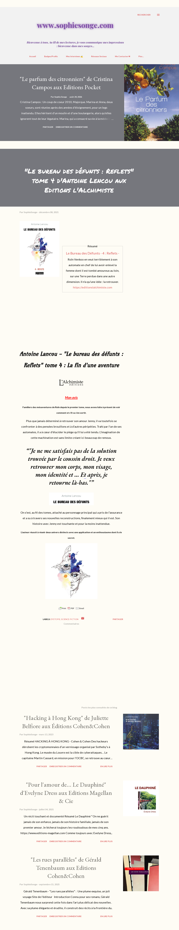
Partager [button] (48, 127)
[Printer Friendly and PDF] (71, 609)
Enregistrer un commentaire (72, 127)
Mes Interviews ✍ (74, 56)
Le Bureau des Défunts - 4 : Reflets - (92, 253)
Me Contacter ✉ (122, 56)
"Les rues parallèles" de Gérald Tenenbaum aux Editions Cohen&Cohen (66, 867)
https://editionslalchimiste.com (92, 287)
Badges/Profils (51, 56)
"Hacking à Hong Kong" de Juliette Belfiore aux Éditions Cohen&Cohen (66, 722)
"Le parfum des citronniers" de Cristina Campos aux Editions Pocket (66, 83)
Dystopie (55, 619)
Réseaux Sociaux (99, 56)
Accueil (32, 56)
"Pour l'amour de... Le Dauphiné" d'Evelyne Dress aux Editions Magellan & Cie (66, 792)
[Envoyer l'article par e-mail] (82, 619)
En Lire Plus (106, 766)
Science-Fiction (69, 619)
